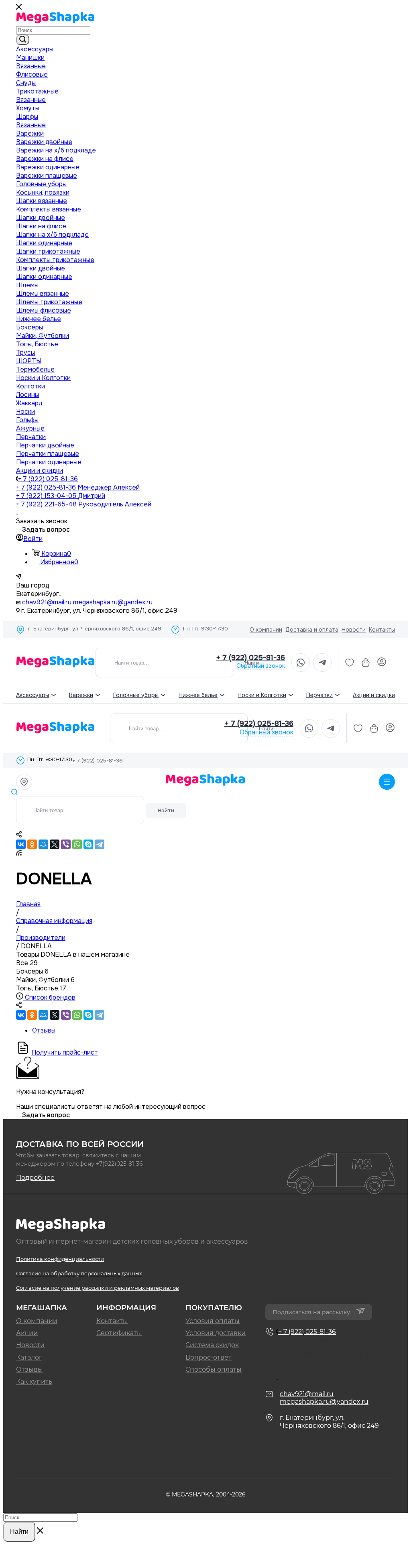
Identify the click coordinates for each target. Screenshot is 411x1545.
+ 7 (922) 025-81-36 (48, 479)
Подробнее (35, 1177)
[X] (54, 844)
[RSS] (19, 853)
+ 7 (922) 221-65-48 (83, 504)
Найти (166, 810)
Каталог (29, 1357)
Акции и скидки (374, 695)
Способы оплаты (213, 1369)
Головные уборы (136, 695)
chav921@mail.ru (46, 602)
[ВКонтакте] (21, 844)
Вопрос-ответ (208, 1357)
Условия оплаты (212, 1321)
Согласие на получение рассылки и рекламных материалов (97, 1288)
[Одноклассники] (32, 844)
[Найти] (22, 40)
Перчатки (319, 695)
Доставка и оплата (311, 629)
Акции (27, 1333)
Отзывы (29, 1369)
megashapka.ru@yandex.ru (113, 602)
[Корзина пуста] (365, 662)
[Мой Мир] (43, 844)
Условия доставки (215, 1333)
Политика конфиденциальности (60, 1259)
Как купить (34, 1381)
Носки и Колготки (262, 695)
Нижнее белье (198, 695)
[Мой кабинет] (382, 662)
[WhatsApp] (77, 844)
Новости (354, 629)
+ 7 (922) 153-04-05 (60, 496)
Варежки (81, 695)
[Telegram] (99, 844)
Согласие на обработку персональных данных (79, 1273)
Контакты (382, 629)
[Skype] (88, 844)
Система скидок (212, 1345)
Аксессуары (32, 695)
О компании (266, 629)
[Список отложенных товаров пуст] (349, 662)
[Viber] (66, 844)
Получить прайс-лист (64, 1052)
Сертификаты (119, 1333)
